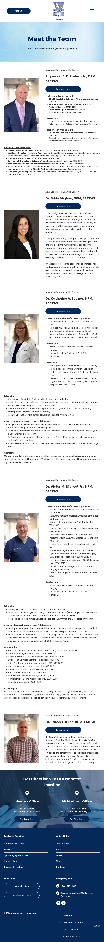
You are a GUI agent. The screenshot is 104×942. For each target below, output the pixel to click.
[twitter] (63, 903)
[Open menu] (92, 11)
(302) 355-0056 (69, 885)
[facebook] (58, 903)
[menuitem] (26, 844)
